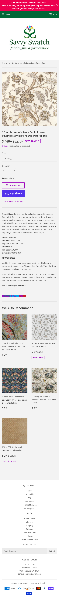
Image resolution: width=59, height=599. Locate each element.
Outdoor (29, 529)
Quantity (6, 166)
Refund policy (30, 508)
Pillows (29, 536)
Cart (55, 14)
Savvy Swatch (23, 583)
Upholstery (29, 522)
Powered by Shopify (38, 583)
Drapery (29, 525)
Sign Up (52, 551)
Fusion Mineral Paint (29, 540)
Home (4, 63)
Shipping (6, 146)
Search (30, 491)
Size (4, 153)
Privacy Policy (30, 501)
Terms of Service (30, 505)
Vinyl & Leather (29, 532)
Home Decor (29, 518)
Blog (29, 498)
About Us (29, 494)
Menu (7, 14)
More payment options (13, 201)
